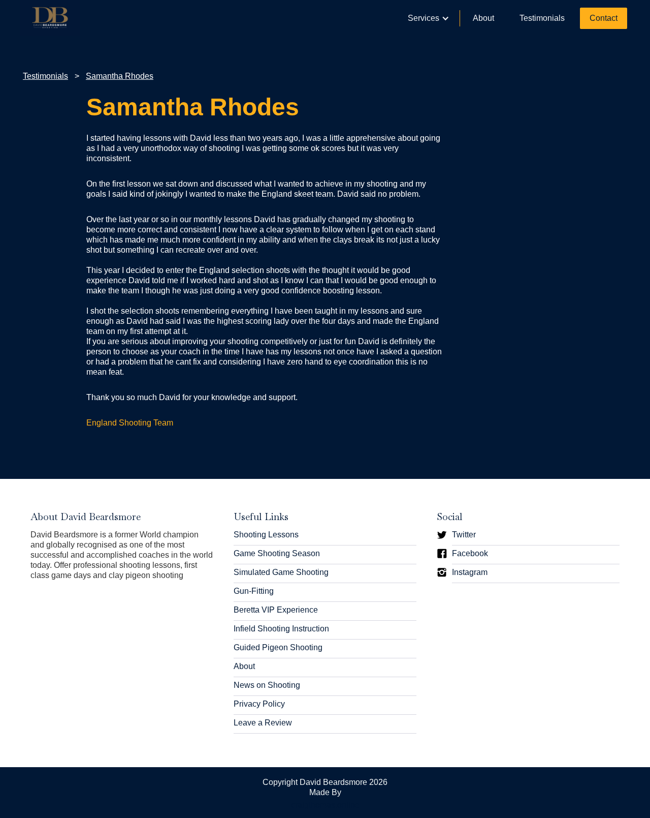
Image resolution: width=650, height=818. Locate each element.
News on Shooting (267, 685)
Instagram (470, 572)
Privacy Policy (259, 704)
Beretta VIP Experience (276, 609)
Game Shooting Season (277, 553)
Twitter (464, 534)
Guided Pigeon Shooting (278, 647)
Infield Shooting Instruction (281, 628)
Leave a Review (263, 722)
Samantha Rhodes (119, 76)
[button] (429, 18)
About (483, 18)
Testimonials (542, 18)
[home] (50, 18)
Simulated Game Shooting (281, 572)
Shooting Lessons (266, 534)
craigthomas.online (325, 805)
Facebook (470, 553)
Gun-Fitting (254, 591)
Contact (604, 18)
